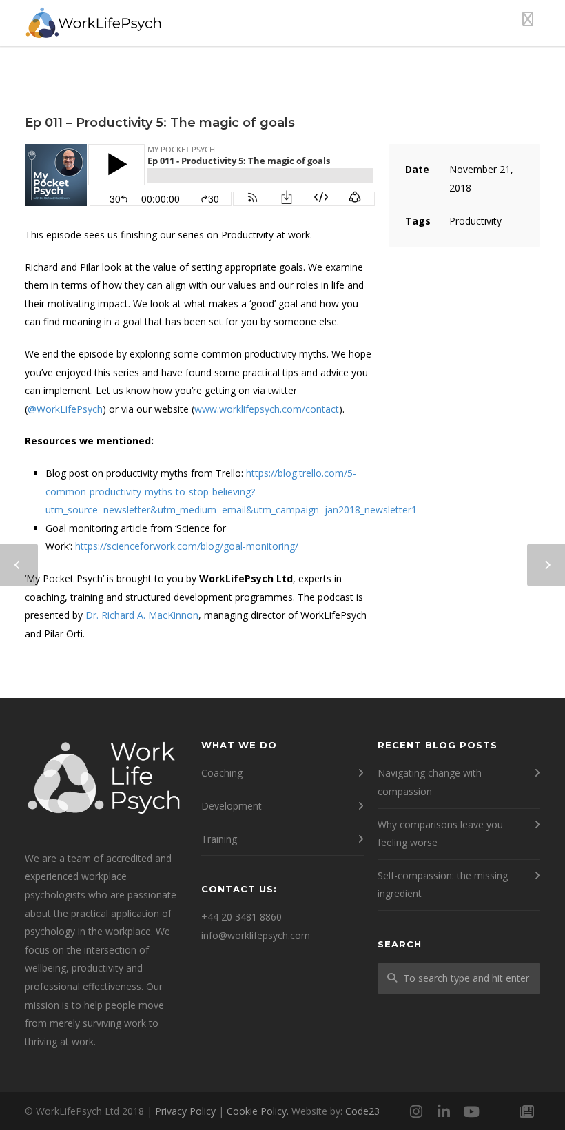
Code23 (362, 1111)
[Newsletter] (526, 1111)
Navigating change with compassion (430, 782)
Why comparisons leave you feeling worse (440, 834)
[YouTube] (471, 1111)
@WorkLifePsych (65, 408)
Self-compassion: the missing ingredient (443, 885)
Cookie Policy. (258, 1111)
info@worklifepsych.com (255, 935)
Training (219, 838)
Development (231, 805)
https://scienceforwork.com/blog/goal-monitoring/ (186, 546)
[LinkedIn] (444, 1111)
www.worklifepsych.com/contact (266, 408)
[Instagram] (416, 1111)
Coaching (222, 772)
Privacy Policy (185, 1111)
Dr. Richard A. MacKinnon (141, 615)
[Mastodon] (499, 1111)
